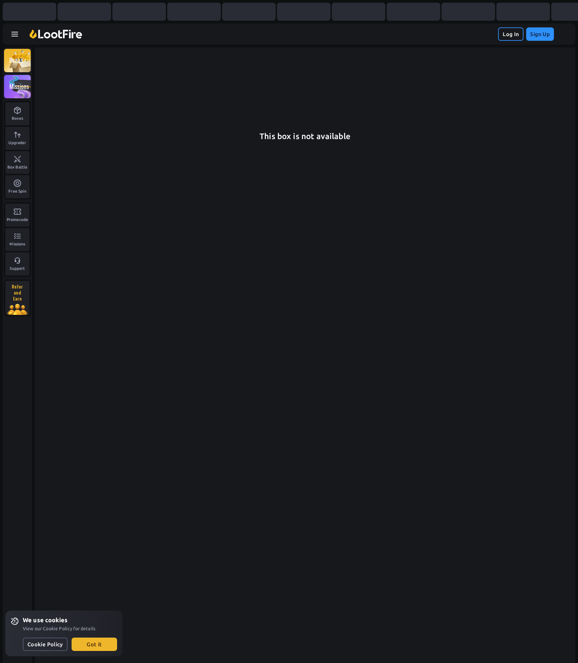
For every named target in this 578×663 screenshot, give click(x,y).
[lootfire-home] (55, 34)
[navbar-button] (14, 34)
